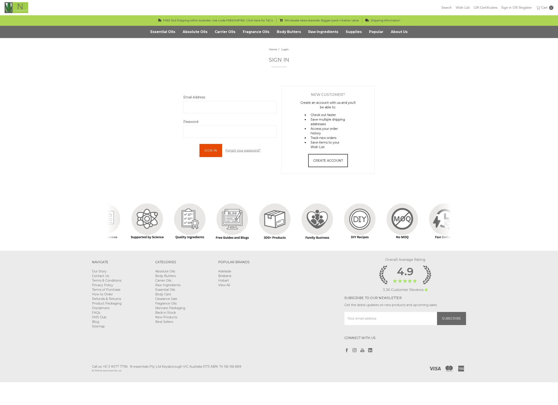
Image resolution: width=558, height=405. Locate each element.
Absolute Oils (165, 271)
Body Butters (165, 276)
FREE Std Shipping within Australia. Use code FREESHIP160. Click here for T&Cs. (217, 20)
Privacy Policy (102, 285)
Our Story (99, 271)
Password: (191, 122)
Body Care (163, 294)
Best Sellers (164, 322)
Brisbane (224, 276)
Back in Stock (165, 313)
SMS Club (99, 317)
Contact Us (100, 276)
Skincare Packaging (170, 308)
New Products (166, 317)
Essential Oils (165, 290)
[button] (426, 290)
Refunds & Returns (106, 299)
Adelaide (224, 271)
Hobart (223, 280)
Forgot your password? (242, 150)
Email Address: (194, 97)
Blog (95, 322)
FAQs (96, 313)
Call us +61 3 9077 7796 (110, 367)
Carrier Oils (163, 280)
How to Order (102, 294)
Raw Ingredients (167, 285)
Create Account (328, 161)
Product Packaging (107, 303)
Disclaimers (100, 308)
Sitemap (98, 326)
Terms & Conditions (106, 280)
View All (224, 285)
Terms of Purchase (106, 290)
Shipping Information (385, 20)
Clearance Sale (166, 299)
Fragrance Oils (166, 303)
